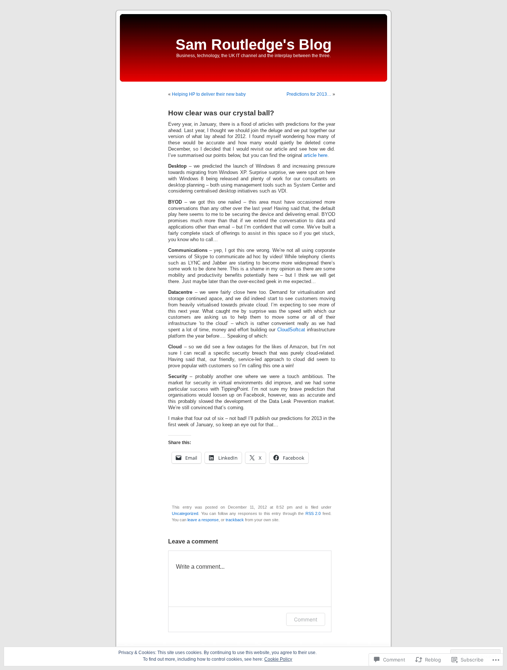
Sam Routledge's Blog (253, 44)
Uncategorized (185, 513)
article (310, 155)
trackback (235, 520)
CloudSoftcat (291, 329)
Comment (305, 619)
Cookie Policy (278, 659)
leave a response (203, 520)
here (322, 155)
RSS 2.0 (313, 513)
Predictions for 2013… (309, 94)
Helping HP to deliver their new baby (209, 94)
